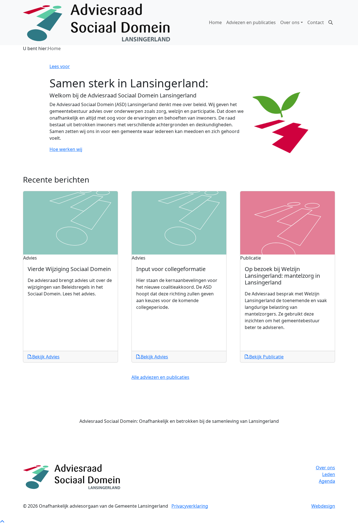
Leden (328, 474)
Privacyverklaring (189, 506)
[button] (330, 22)
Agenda (327, 481)
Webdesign (323, 506)
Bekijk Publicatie (266, 357)
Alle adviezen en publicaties (160, 377)
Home (215, 22)
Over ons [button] (290, 22)
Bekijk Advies (46, 357)
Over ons (325, 468)
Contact (315, 22)
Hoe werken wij (66, 149)
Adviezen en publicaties (251, 22)
